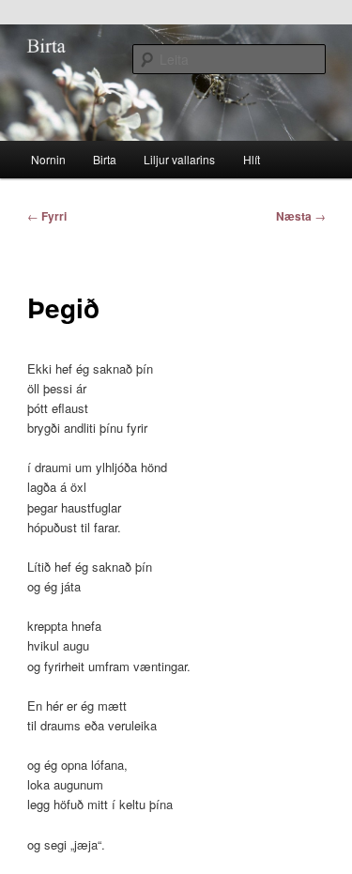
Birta (104, 159)
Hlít (251, 159)
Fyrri (47, 215)
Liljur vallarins (179, 159)
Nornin (48, 159)
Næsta (301, 215)
